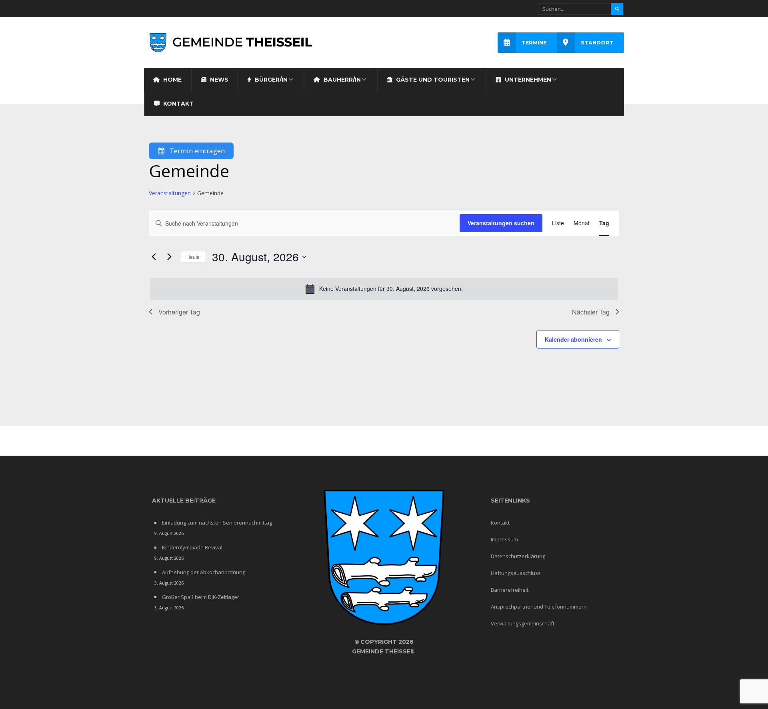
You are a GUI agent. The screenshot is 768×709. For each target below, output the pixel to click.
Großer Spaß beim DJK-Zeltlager (200, 597)
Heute (193, 256)
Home (172, 79)
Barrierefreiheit (509, 589)
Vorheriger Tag (179, 311)
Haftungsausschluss (516, 573)
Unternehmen (527, 79)
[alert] (384, 289)
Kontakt (178, 103)
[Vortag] (153, 257)
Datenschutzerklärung (518, 556)
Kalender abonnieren (573, 339)
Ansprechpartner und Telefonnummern (539, 606)
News (218, 79)
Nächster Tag (591, 311)
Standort (597, 43)
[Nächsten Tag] (169, 257)
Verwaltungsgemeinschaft (522, 623)
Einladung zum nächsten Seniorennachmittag (217, 522)
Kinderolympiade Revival (192, 547)
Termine (534, 43)
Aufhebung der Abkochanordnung (203, 572)
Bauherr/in (341, 79)
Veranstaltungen (170, 193)
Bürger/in (270, 79)
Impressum (504, 539)
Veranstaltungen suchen (501, 223)
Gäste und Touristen (432, 79)
